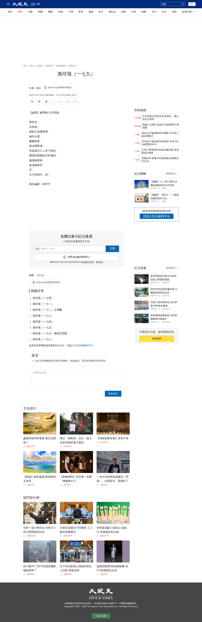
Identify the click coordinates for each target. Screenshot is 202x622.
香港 (80, 11)
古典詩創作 (60, 66)
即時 (20, 11)
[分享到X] (46, 102)
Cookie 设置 (101, 616)
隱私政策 (99, 262)
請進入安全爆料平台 (156, 216)
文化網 (39, 66)
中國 (30, 11)
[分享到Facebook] (32, 102)
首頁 (10, 11)
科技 (133, 11)
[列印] (60, 102)
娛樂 (144, 11)
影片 (101, 11)
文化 (154, 11)
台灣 (70, 11)
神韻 (174, 11)
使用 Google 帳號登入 (79, 257)
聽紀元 (112, 11)
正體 (33, 4)
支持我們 (156, 338)
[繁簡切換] (75, 102)
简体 (38, 4)
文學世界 (49, 66)
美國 (40, 11)
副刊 (32, 66)
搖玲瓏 (40, 275)
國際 (50, 11)
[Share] (25, 446)
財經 (123, 11)
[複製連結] (53, 102)
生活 (164, 11)
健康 (91, 11)
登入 (192, 4)
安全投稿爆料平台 (83, 345)
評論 (60, 11)
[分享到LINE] (39, 102)
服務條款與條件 (88, 262)
